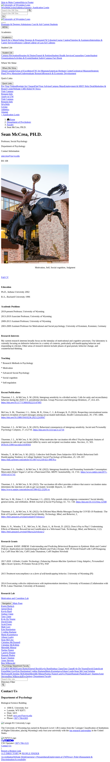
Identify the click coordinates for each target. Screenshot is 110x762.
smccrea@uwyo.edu (10, 156)
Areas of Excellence (24, 71)
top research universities (80, 730)
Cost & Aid (37, 24)
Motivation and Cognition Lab (15, 598)
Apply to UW (7, 96)
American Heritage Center (61, 71)
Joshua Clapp (7, 614)
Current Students (50, 24)
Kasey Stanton (7, 658)
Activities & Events (22, 58)
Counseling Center (81, 55)
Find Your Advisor (42, 86)
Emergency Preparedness (36, 757)
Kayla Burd (6, 611)
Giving (13, 7)
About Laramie (8, 71)
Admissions (26, 24)
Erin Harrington (8, 629)
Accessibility (20, 759)
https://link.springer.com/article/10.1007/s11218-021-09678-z (28, 459)
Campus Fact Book (53, 58)
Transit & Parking (44, 55)
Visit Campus (7, 91)
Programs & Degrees (10, 24)
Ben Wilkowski (8, 663)
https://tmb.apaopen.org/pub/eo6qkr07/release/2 (23, 517)
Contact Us (6, 745)
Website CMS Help (22, 89)
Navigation (6, 603)
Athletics (20, 7)
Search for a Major (9, 40)
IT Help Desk (88, 86)
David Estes (6, 621)
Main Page (17, 603)
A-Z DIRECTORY (10, 753)
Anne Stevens (7, 660)
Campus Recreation (10, 55)
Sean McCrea (7, 640)
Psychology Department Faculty (15, 666)
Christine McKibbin (10, 645)
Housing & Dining (27, 55)
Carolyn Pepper (8, 652)
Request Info (7, 94)
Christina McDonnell (10, 642)
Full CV (5, 277)
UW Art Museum (41, 71)
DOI (16, 444)
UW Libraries (50, 40)
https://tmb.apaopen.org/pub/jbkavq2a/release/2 (22, 531)
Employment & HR (73, 86)
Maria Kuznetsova (9, 634)
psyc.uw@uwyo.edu (22, 715)
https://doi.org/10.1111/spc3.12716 (48, 430)
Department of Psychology (19, 122)
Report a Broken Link (11, 751)
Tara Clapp (6, 616)
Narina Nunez (7, 650)
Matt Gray (5, 627)
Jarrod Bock (6, 609)
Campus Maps (57, 86)
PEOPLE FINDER (30, 753)
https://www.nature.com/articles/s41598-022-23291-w (25, 489)
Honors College (22, 42)
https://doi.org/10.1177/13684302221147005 (21, 402)
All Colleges (49, 42)
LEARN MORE (8, 668)
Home (12, 119)
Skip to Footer (27, 2)
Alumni (27, 7)
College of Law (37, 42)
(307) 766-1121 (22, 743)
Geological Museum (82, 71)
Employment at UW (57, 757)
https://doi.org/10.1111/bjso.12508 (91, 502)
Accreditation (7, 757)
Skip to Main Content (11, 2)
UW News (36, 89)
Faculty (10, 124)
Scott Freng (6, 624)
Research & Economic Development (59, 73)
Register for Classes (25, 86)
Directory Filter (8, 682)
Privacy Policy (73, 757)
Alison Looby (7, 637)
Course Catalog (63, 40)
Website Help (19, 757)
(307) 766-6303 (21, 718)
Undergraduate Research (32, 73)
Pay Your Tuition (8, 86)
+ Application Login (40, 7)
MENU (5, 27)
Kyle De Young (8, 619)
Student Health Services (62, 55)
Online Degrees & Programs (31, 40)
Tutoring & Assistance (80, 40)
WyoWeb (5, 7)
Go (3, 16)
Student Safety (38, 58)
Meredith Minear (8, 647)
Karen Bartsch (7, 606)
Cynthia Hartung (8, 632)
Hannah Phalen (8, 655)
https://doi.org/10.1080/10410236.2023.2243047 (23, 417)
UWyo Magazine (13, 73)
